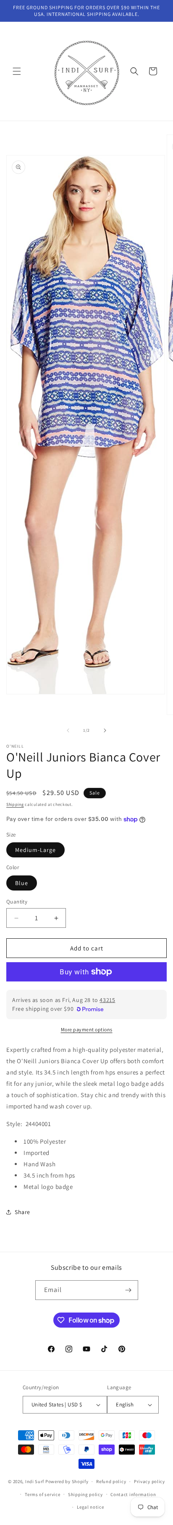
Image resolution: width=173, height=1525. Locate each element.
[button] (17, 71)
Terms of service (42, 1494)
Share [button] (22, 1212)
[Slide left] (68, 730)
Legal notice (90, 1507)
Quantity (16, 901)
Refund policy (111, 1481)
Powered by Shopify (67, 1481)
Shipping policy (85, 1494)
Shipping (15, 804)
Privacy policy (149, 1481)
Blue (21, 883)
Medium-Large (35, 850)
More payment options (87, 1029)
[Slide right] (105, 730)
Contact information (133, 1494)
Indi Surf (34, 1481)
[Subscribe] (128, 1290)
